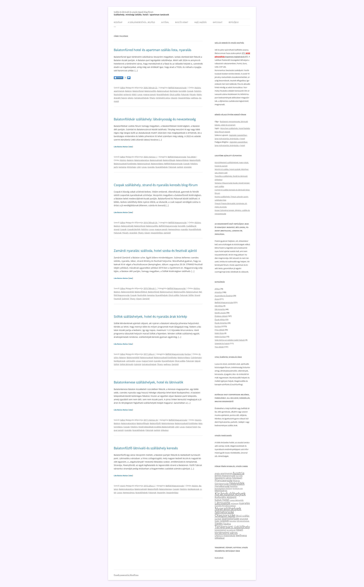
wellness (194, 98)
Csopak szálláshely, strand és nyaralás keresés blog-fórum (156, 185)
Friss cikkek (219, 329)
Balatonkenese (168, 423)
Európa (188, 354)
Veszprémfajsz (184, 98)
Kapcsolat (217, 22)
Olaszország (225, 515)
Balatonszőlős (150, 91)
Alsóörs (198, 87)
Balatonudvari (163, 91)
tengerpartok (220, 530)
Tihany (152, 98)
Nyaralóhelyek (163, 94)
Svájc (217, 521)
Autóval (165, 22)
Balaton (128, 91)
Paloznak (185, 94)
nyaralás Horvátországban (225, 505)
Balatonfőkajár (169, 160)
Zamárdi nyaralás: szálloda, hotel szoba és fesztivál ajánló (155, 250)
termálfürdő (231, 530)
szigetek (224, 520)
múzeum (234, 503)
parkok (180, 167)
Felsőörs (197, 91)
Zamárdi (167, 232)
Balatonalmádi (156, 160)
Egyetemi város (223, 477)
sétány (130, 98)
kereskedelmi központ (223, 488)
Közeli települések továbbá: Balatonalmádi (156, 427)
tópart (147, 232)
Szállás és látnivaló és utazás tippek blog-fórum (133, 12)
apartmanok (119, 91)
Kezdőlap (118, 22)
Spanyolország (230, 518)
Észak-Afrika (220, 319)
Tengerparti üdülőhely (232, 526)
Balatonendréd (127, 292)
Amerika (218, 292)
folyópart (237, 477)
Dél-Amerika (220, 309)
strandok (188, 167)
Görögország (222, 483)
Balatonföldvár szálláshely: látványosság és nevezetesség (155, 119)
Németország (224, 512)
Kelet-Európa (220, 336)
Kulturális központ (225, 497)
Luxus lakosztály (237, 500)
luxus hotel (222, 500)
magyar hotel (147, 361)
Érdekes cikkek (221, 316)
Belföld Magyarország (177, 87)
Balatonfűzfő (195, 160)
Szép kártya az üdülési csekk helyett (230, 340)
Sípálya (227, 523)
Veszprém (161, 492)
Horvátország (222, 486)
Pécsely (193, 94)
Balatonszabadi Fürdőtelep (125, 163)
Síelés (219, 524)
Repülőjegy (234, 22)
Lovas (139, 94)
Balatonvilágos (157, 163)
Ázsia (217, 299)
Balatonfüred (138, 91)
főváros (236, 480)
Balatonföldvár (182, 160)
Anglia (217, 473)
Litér (139, 167)
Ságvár (197, 361)
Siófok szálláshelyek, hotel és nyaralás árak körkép (150, 316)
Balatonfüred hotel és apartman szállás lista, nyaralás (152, 50)
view (130, 147)
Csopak (190, 91)
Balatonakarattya (141, 160)
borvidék (182, 91)
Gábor (122, 87)
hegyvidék (237, 483)
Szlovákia (232, 521)
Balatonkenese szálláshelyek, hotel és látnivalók (148, 382)
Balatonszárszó (143, 163)
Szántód (125, 298)
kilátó (134, 94)
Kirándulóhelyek (230, 494)
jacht (116, 167)
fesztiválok (118, 94)
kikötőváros (221, 490)
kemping (122, 167)
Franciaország (223, 480)
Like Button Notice (121, 147)
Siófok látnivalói (126, 364)
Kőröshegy (131, 167)
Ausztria (238, 473)
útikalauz (164, 430)
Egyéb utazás (220, 312)
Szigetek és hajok (222, 343)
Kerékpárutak (119, 361)
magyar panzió (149, 94)
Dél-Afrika (219, 306)
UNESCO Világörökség (225, 535)
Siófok (191, 295)
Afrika (217, 289)
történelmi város (163, 98)
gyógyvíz (127, 94)
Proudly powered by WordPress (126, 575)
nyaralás (151, 167)
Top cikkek (191, 156)
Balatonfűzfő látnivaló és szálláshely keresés (146, 448)
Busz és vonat (181, 22)
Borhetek (174, 91)
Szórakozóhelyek (141, 98)
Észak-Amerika (221, 323)
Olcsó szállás (175, 94)
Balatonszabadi (146, 357)
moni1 (123, 485)
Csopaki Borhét (133, 229)
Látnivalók (130, 361)
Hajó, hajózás (200, 22)
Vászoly (174, 98)
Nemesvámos (174, 229)
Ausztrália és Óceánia (223, 295)
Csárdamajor (196, 357)
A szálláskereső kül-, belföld (141, 22)
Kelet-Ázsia (219, 333)
